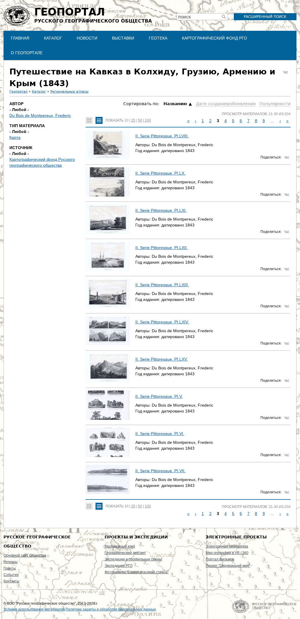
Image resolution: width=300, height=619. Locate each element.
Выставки (123, 38)
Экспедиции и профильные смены (133, 559)
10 (127, 120)
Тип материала (27, 125)
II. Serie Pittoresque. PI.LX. (160, 173)
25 (133, 120)
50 (140, 120)
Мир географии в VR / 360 (227, 553)
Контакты (11, 581)
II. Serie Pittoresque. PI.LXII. (161, 247)
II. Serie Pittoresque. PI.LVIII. (162, 136)
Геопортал (18, 91)
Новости (87, 38)
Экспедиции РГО (118, 566)
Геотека (158, 38)
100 (148, 120)
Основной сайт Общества (25, 555)
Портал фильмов (220, 559)
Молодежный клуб (120, 546)
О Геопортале (26, 52)
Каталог (53, 38)
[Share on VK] (285, 72)
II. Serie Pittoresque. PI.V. (159, 396)
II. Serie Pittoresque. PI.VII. (160, 470)
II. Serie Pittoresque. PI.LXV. (161, 359)
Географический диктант (125, 553)
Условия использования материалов (34, 609)
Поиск (184, 17)
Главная (20, 38)
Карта (15, 137)
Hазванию (175, 103)
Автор (16, 103)
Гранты (10, 568)
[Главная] (17, 16)
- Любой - (19, 109)
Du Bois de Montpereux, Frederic (40, 115)
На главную (264, 606)
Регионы (11, 562)
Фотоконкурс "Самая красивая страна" (137, 572)
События (11, 575)
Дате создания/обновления (225, 103)
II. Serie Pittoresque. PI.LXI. (161, 210)
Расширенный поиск (265, 17)
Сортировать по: (142, 103)
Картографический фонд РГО (214, 38)
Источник (21, 147)
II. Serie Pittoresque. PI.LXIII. (162, 284)
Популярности (275, 103)
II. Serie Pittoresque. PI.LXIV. (162, 322)
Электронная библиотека (227, 546)
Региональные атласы (69, 91)
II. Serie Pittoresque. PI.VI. (159, 433)
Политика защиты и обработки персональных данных (111, 609)
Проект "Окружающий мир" (228, 566)
